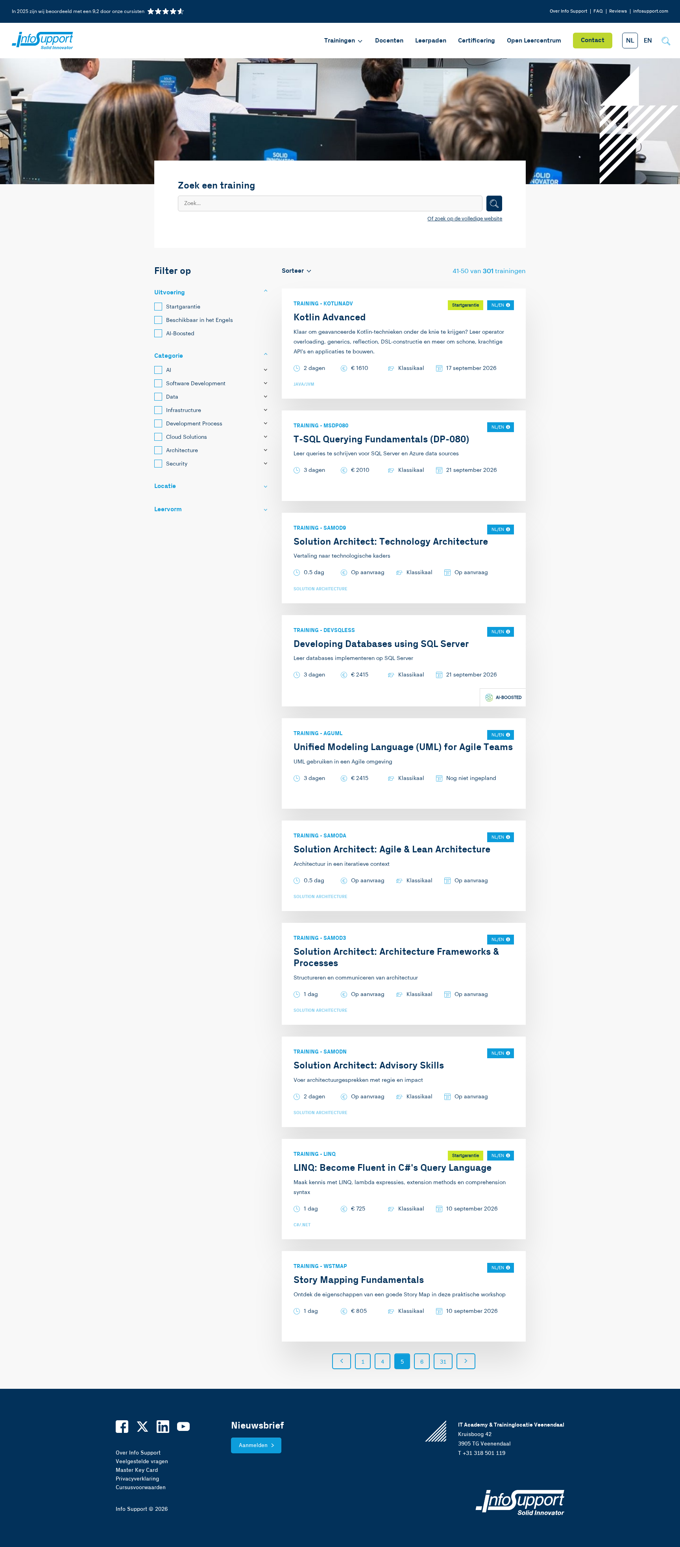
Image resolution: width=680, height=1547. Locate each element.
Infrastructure (183, 410)
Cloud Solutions (186, 437)
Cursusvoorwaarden (141, 1487)
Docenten (389, 40)
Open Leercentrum (534, 40)
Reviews (618, 11)
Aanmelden (253, 1445)
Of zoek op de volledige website (464, 218)
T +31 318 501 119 (481, 1453)
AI (168, 370)
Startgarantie (183, 307)
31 (443, 1362)
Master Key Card (137, 1470)
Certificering (476, 40)
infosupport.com (650, 11)
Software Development (195, 383)
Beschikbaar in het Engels (199, 320)
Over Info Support (568, 11)
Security (176, 464)
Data (172, 397)
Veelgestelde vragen (142, 1461)
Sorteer (293, 271)
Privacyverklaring (137, 1479)
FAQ (598, 11)
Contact (592, 40)
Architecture (182, 450)
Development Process (194, 424)
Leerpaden (430, 40)
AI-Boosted (180, 333)
